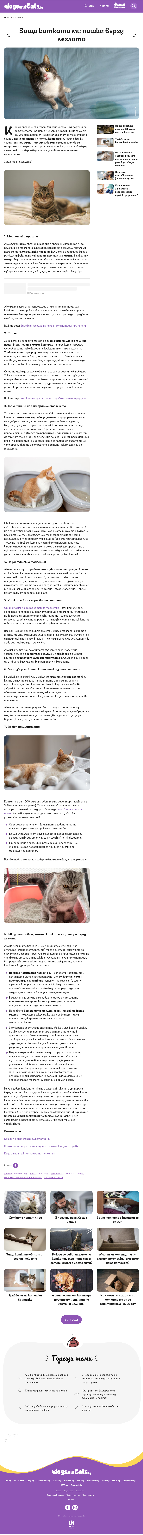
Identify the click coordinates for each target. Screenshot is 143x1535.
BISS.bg (64, 1484)
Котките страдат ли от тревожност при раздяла (53, 398)
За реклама (68, 1490)
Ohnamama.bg (43, 1480)
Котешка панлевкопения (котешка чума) (124, 175)
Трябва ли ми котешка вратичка (126, 140)
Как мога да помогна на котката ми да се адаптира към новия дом (117, 1299)
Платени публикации (55, 1495)
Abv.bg (8, 1480)
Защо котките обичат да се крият (118, 1219)
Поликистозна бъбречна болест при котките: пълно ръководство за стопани (126, 159)
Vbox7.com (19, 1480)
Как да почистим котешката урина (27, 1138)
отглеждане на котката (15, 1173)
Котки (104, 5)
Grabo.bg (57, 1480)
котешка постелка (53, 1177)
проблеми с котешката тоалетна (67, 1173)
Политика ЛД (88, 1495)
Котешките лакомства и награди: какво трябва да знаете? (126, 190)
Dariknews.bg (93, 1480)
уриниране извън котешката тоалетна (23, 1177)
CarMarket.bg (129, 1480)
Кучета (89, 5)
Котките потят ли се (25, 1217)
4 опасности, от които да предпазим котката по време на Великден (71, 1299)
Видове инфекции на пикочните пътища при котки (53, 325)
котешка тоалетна (39, 1173)
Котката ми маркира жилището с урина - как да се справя (41, 1146)
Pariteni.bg (69, 1480)
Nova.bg (116, 1480)
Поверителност (73, 1495)
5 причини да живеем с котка (71, 1219)
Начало (8, 17)
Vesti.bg (105, 1480)
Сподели (8, 1165)
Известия (71, 1499)
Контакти (80, 1490)
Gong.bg (30, 1480)
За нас (58, 1490)
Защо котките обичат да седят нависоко (25, 1256)
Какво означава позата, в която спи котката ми (125, 129)
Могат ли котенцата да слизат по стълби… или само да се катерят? (118, 1258)
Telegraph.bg (76, 1484)
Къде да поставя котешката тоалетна (29, 1153)
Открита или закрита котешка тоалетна (32, 607)
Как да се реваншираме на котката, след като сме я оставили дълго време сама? (71, 1258)
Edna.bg (80, 1480)
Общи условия (81, 1516)
